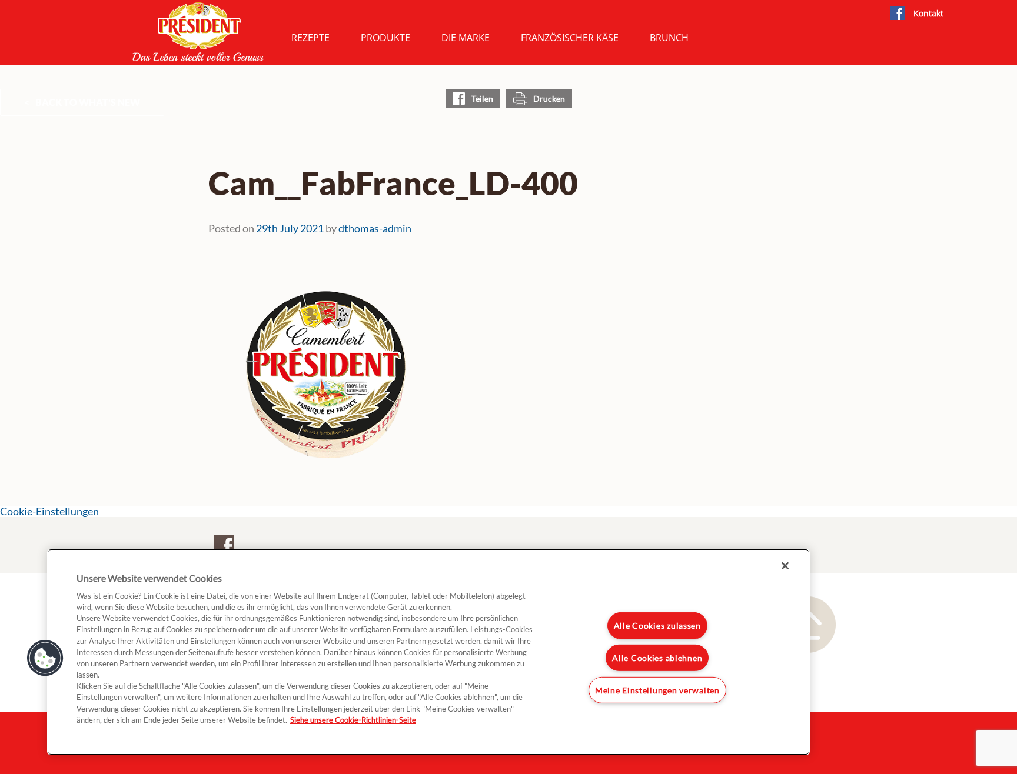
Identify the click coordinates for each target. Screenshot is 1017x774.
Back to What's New (87, 102)
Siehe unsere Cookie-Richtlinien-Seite (353, 720)
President (198, 31)
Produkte (385, 37)
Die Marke (465, 37)
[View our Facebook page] (897, 13)
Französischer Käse (570, 37)
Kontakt (928, 13)
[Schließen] (785, 566)
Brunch (669, 37)
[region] (428, 652)
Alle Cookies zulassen (657, 625)
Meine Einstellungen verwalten (657, 690)
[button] (45, 658)
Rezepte (310, 37)
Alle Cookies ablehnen (657, 658)
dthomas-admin (374, 228)
